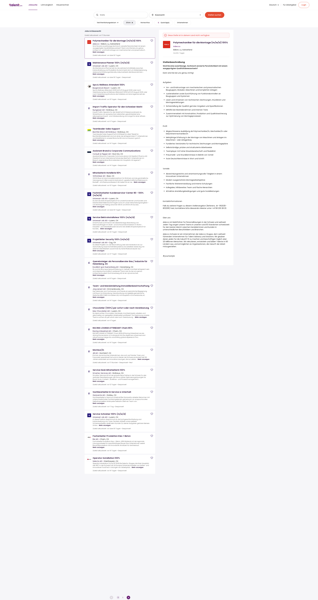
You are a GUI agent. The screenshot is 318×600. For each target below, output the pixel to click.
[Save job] (152, 41)
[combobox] (123, 15)
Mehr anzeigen (98, 52)
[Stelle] (121, 15)
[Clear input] (200, 15)
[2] (128, 597)
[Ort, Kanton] (174, 15)
